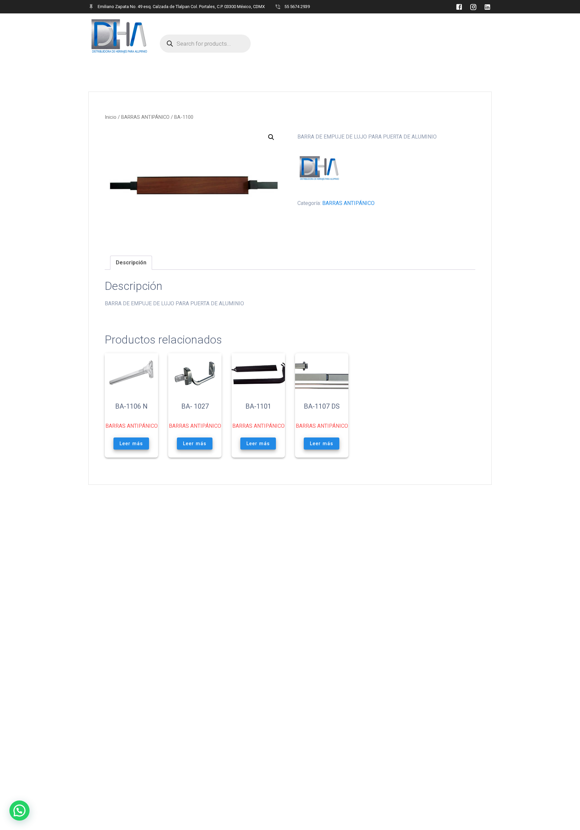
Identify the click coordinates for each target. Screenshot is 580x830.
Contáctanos (329, 23)
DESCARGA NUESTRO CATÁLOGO (395, 23)
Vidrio (214, 23)
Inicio (110, 117)
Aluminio (246, 23)
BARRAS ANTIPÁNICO (145, 117)
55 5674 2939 (297, 6)
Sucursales (285, 23)
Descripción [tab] (131, 262)
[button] (271, 137)
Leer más (131, 443)
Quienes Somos (178, 23)
